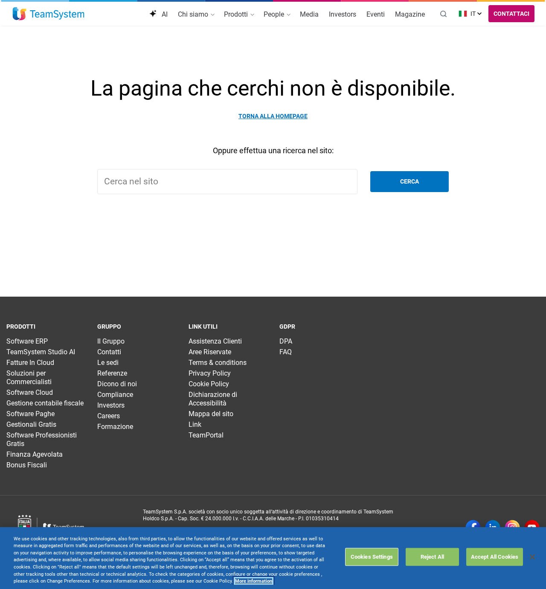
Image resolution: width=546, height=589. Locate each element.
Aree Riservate (210, 352)
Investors (111, 405)
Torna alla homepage (273, 116)
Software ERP (27, 341)
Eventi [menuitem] (375, 14)
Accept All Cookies (494, 557)
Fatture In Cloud (30, 363)
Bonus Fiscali (26, 465)
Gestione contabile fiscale (45, 403)
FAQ (285, 352)
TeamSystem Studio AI (40, 352)
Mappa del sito (211, 414)
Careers (108, 416)
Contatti (109, 352)
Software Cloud (29, 392)
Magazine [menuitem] (410, 14)
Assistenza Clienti (215, 341)
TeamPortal (206, 435)
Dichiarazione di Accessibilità (213, 399)
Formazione (115, 427)
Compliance (115, 395)
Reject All (432, 557)
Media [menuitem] (309, 14)
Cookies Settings (372, 557)
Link (195, 424)
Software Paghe (30, 414)
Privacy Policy (210, 373)
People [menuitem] (275, 14)
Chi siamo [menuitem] (194, 14)
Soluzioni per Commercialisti (29, 377)
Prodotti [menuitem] (237, 14)
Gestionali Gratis (31, 424)
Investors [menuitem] (342, 14)
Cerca (409, 181)
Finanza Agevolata (34, 454)
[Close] (532, 557)
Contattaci (511, 13)
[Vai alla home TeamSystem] (48, 14)
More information (253, 581)
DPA (285, 341)
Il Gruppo (111, 341)
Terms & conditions (218, 363)
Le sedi (108, 363)
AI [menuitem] (164, 14)
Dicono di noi (117, 384)
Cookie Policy (209, 384)
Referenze (112, 373)
